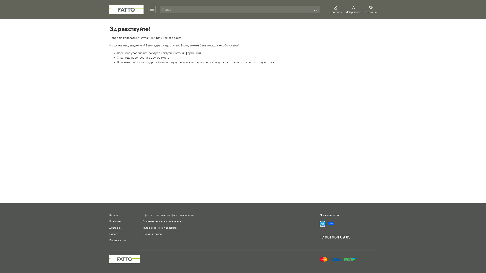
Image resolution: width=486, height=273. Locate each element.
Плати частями (118, 240)
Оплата (113, 234)
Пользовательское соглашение (162, 221)
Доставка (115, 227)
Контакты (115, 221)
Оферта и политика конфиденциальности (168, 215)
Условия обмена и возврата (160, 227)
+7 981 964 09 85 (335, 237)
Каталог (114, 215)
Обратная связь (152, 234)
